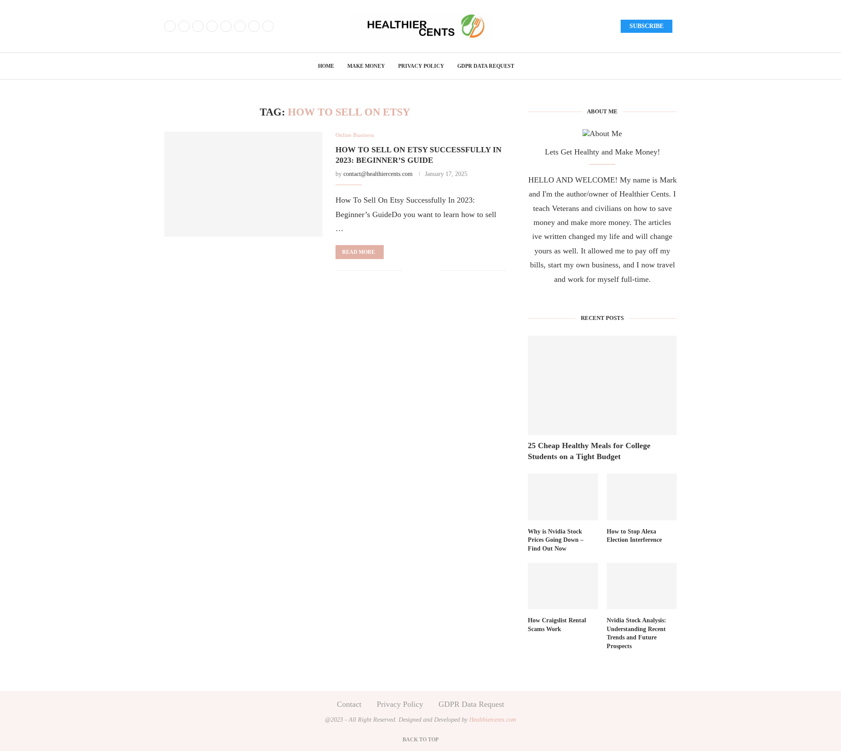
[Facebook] (170, 26)
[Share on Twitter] (424, 271)
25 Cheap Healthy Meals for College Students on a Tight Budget (589, 451)
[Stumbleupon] (268, 26)
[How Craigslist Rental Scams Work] (563, 586)
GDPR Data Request (485, 66)
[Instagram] (198, 26)
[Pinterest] (212, 26)
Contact (349, 704)
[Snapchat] (254, 26)
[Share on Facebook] (415, 271)
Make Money (366, 66)
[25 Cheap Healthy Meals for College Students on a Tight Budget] (602, 385)
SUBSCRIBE (646, 26)
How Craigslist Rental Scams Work (557, 624)
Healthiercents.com (492, 719)
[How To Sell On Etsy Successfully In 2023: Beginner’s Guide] (243, 184)
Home (326, 66)
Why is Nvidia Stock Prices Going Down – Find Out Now (555, 540)
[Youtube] (226, 26)
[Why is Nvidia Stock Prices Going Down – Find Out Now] (563, 497)
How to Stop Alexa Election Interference (634, 536)
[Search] (672, 66)
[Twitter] (184, 26)
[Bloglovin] (240, 26)
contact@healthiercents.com (378, 174)
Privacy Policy (421, 66)
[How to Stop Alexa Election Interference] (642, 497)
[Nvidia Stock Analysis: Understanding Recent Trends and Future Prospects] (642, 586)
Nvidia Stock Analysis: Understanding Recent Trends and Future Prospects (636, 633)
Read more (358, 252)
